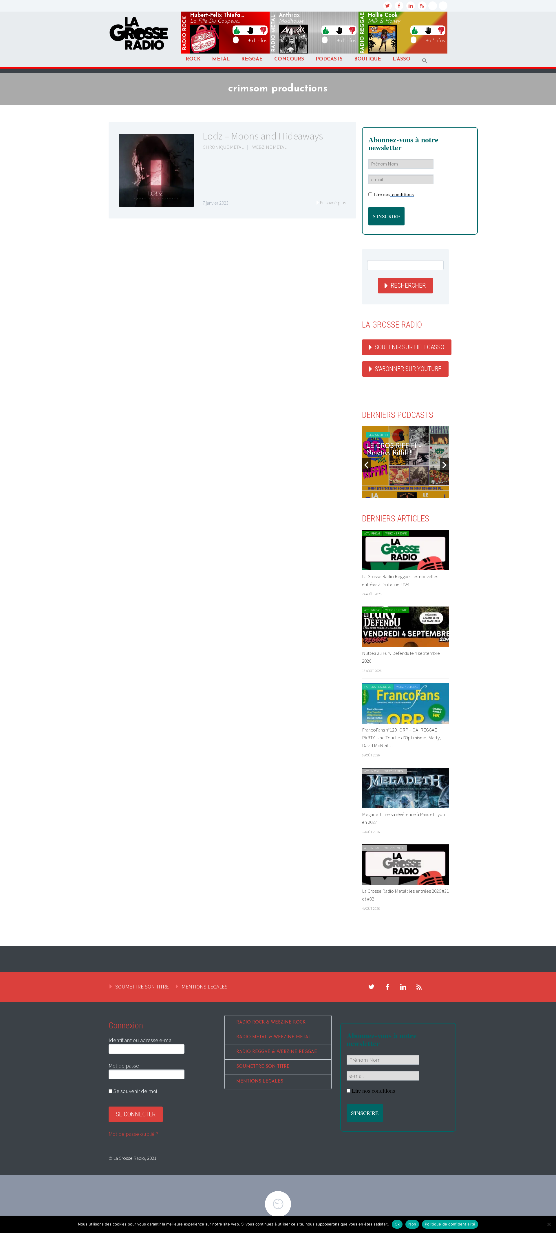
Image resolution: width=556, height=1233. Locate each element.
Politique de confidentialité (450, 1224)
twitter (387, 5)
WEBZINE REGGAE (396, 533)
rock (184, 33)
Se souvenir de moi (134, 1090)
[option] (405, 462)
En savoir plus (333, 202)
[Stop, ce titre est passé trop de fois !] (250, 30)
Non (412, 1224)
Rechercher (408, 285)
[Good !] (237, 30)
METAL (221, 59)
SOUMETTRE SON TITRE (142, 986)
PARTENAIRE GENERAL (377, 687)
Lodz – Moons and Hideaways (263, 136)
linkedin (410, 5)
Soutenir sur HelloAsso (409, 347)
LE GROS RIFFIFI (378, 435)
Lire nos (394, 194)
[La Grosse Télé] (432, 5)
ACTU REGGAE (372, 533)
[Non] (549, 1224)
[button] (425, 61)
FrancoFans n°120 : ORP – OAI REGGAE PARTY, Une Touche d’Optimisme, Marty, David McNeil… (401, 738)
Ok (397, 1224)
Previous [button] (366, 465)
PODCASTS (329, 59)
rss (422, 5)
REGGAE (252, 59)
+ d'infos (257, 40)
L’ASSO (401, 59)
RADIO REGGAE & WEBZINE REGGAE (276, 1052)
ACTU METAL (371, 771)
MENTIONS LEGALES (205, 986)
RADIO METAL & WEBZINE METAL (273, 1037)
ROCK (193, 59)
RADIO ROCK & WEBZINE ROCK (271, 1022)
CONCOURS (289, 59)
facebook (399, 5)
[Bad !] (263, 30)
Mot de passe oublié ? (133, 1133)
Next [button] (444, 465)
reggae (362, 33)
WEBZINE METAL (269, 147)
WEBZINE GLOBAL (407, 687)
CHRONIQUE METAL (223, 147)
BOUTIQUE (367, 59)
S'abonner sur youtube (408, 368)
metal (273, 33)
